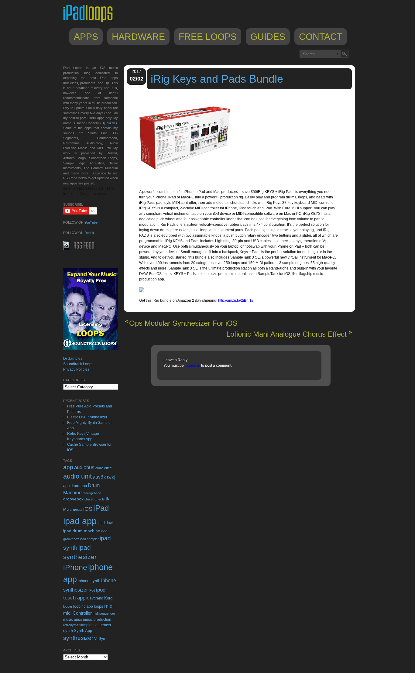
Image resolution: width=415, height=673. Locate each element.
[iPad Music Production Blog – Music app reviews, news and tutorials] (90, 22)
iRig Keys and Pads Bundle (217, 79)
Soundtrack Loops (78, 364)
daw (107, 477)
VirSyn (99, 638)
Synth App (83, 630)
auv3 (98, 476)
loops (98, 606)
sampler (86, 625)
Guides (267, 37)
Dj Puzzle (108, 123)
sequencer (102, 625)
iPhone (75, 567)
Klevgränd (94, 598)
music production (97, 619)
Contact (320, 37)
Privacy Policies (76, 369)
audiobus (84, 467)
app (68, 467)
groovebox (73, 499)
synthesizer (78, 638)
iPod (92, 590)
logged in (192, 365)
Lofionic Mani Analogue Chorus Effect (286, 334)
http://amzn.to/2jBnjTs (235, 300)
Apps (86, 37)
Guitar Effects (94, 499)
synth (68, 630)
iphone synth (89, 581)
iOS (87, 509)
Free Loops (208, 37)
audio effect (103, 468)
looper (67, 606)
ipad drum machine (81, 530)
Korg (108, 598)
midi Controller (77, 613)
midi (109, 606)
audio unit (77, 476)
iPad (101, 508)
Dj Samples (72, 358)
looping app (83, 606)
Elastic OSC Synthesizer (87, 417)
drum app (78, 486)
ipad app (80, 521)
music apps (72, 619)
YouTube (91, 222)
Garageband (92, 493)
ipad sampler (89, 539)
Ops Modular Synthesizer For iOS (183, 323)
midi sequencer (104, 613)
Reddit (89, 233)
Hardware (138, 37)
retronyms (70, 625)
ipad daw (105, 523)
